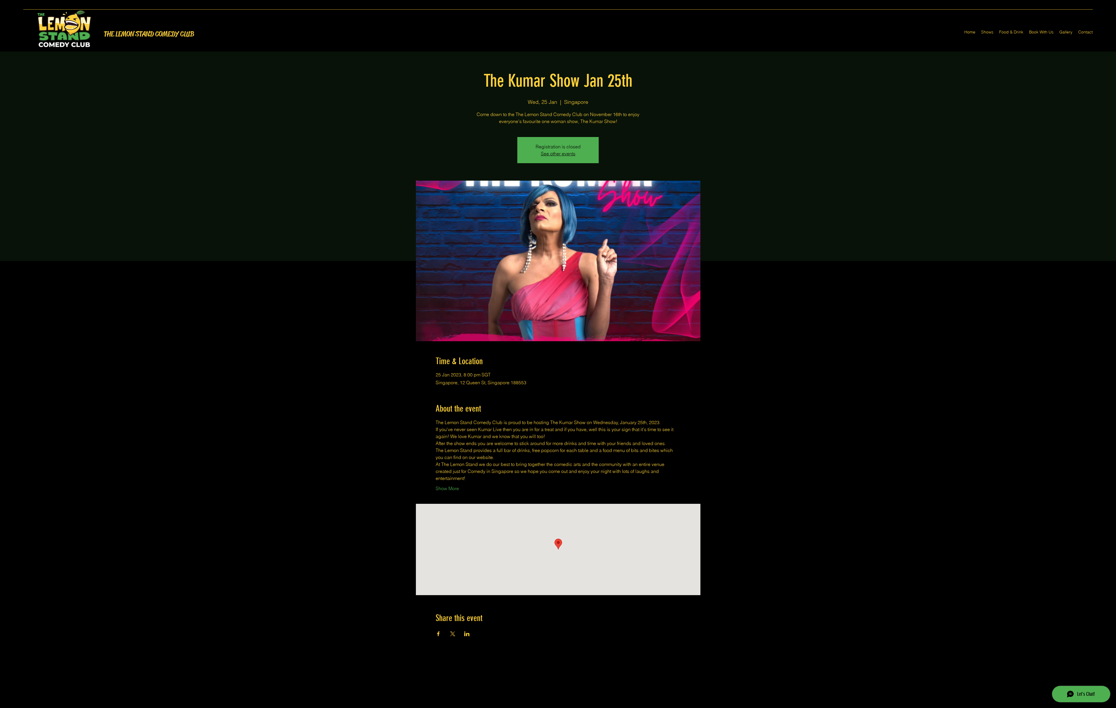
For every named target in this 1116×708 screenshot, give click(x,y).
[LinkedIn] (567, 704)
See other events (558, 153)
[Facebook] (549, 704)
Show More (447, 488)
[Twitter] (558, 704)
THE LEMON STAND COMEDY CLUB (149, 34)
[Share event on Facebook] (438, 633)
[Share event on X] (452, 633)
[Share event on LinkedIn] (467, 633)
